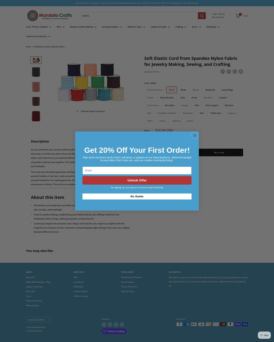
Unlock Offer (137, 180)
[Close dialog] (195, 135)
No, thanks (137, 196)
